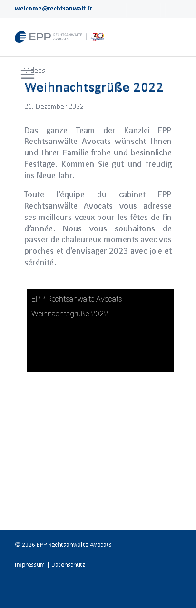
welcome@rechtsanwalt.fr (53, 8)
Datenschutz (68, 564)
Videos (34, 70)
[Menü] (27, 75)
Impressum (30, 564)
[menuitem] (26, 75)
